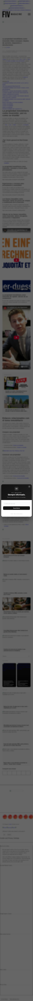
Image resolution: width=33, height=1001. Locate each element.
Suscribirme (16, 508)
